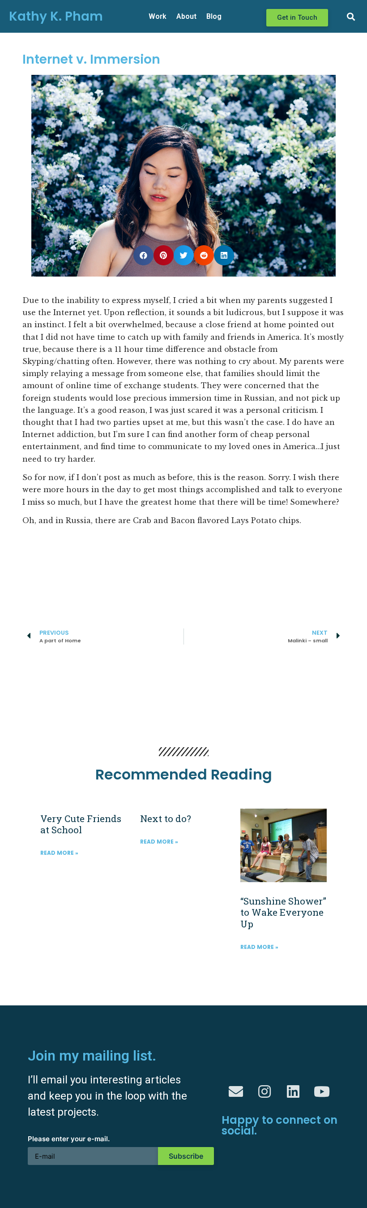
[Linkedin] (293, 1091)
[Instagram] (264, 1091)
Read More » (59, 853)
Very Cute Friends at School (80, 824)
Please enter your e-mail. (69, 1139)
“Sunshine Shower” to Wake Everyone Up (283, 912)
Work (157, 16)
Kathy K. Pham (56, 16)
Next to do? (165, 818)
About (186, 16)
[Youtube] (321, 1091)
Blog (214, 16)
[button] (297, 17)
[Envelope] (236, 1091)
